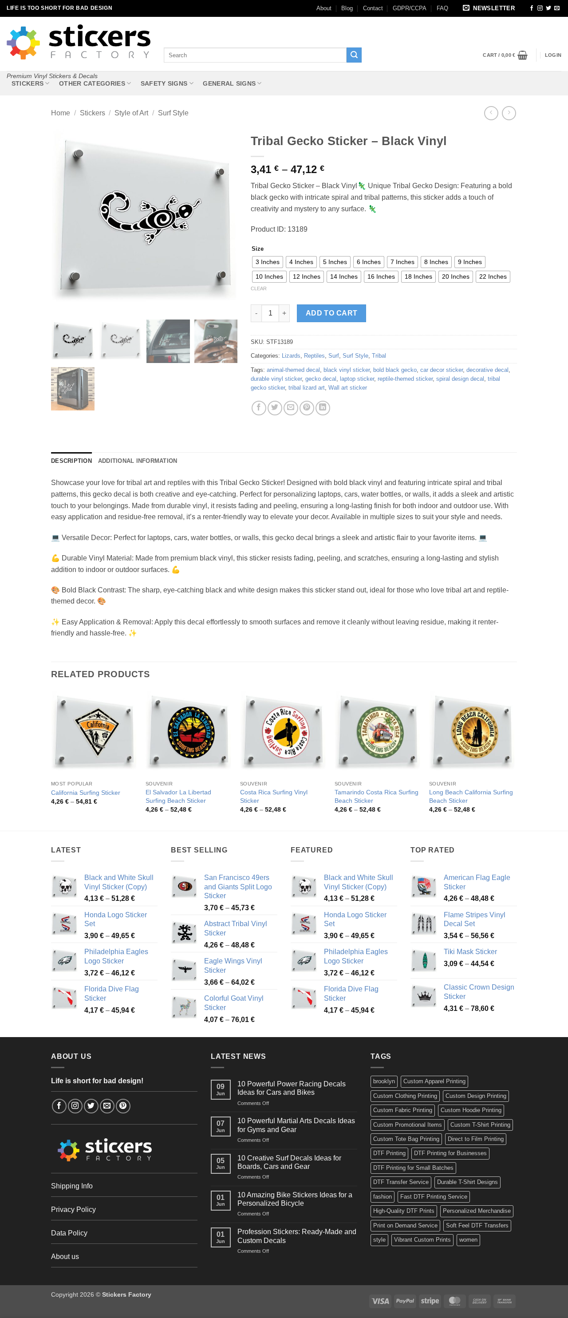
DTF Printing (389, 1153)
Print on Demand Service (405, 1225)
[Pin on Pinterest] (307, 408)
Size (258, 249)
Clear (259, 288)
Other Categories (92, 83)
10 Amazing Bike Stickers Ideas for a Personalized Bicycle (294, 1199)
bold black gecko (395, 370)
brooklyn (384, 1081)
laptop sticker (357, 378)
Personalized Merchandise (477, 1211)
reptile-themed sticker (405, 378)
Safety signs (164, 83)
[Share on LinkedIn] (323, 408)
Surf (333, 355)
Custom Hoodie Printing (471, 1110)
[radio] (267, 262)
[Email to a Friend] (291, 408)
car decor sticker (441, 370)
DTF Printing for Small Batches (413, 1167)
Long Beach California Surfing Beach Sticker (471, 796)
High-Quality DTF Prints (403, 1211)
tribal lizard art (306, 387)
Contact (373, 8)
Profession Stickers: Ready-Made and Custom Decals (296, 1236)
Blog (347, 8)
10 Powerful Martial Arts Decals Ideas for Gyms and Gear (296, 1125)
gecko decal (320, 378)
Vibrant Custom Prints (422, 1239)
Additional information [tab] (138, 461)
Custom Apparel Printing (434, 1081)
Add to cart (332, 313)
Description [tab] (71, 461)
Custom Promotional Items (407, 1124)
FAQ (442, 8)
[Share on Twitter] (275, 408)
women (468, 1239)
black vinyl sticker (346, 370)
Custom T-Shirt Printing (480, 1124)
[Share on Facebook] (259, 408)
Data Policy (69, 1233)
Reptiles (314, 355)
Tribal (379, 355)
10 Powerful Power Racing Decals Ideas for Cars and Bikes (291, 1088)
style (379, 1239)
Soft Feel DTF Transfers (477, 1225)
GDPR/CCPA (409, 8)
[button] (490, 8)
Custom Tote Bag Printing (406, 1139)
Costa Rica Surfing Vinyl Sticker (274, 796)
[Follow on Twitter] (548, 8)
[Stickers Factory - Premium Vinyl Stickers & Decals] (78, 42)
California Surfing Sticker (85, 792)
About (323, 8)
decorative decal (487, 370)
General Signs (229, 83)
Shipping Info (72, 1186)
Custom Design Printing (476, 1096)
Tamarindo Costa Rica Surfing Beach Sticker (376, 796)
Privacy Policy (73, 1209)
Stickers (27, 83)
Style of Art (131, 113)
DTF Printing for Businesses (450, 1153)
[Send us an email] (557, 8)
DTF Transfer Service (401, 1182)
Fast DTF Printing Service (433, 1196)
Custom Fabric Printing (402, 1110)
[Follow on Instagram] (540, 8)
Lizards (291, 355)
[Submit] (354, 55)
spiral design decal (460, 378)
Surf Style (173, 113)
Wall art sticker (347, 387)
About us (65, 1256)
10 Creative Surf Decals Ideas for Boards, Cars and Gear (289, 1162)
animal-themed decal (293, 370)
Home (60, 113)
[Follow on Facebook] (531, 8)
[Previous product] (509, 113)
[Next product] (491, 113)
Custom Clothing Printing (405, 1096)
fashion (382, 1196)
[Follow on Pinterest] (123, 1106)
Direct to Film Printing (476, 1139)
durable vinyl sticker (276, 378)
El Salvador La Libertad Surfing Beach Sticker (178, 796)
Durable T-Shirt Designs (467, 1182)
